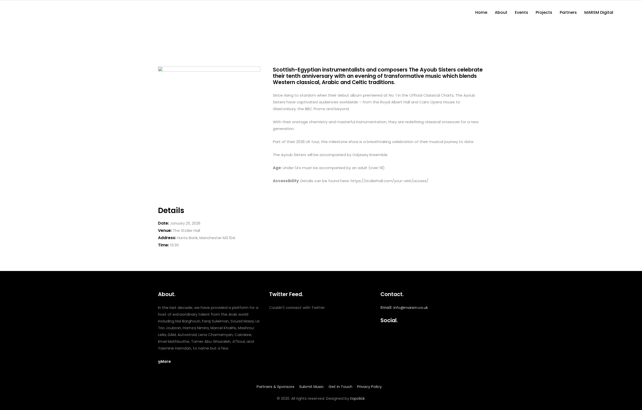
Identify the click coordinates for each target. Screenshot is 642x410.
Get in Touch (340, 386)
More (165, 361)
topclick (357, 398)
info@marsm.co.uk (410, 307)
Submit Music (311, 386)
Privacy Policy (369, 386)
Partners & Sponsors (275, 386)
